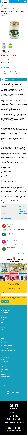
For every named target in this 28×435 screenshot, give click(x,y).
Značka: (6, 18)
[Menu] (25, 1)
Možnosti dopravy (4, 361)
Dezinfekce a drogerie (5, 317)
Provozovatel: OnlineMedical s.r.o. (7, 349)
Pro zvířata (3, 327)
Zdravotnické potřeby (5, 312)
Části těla (2, 322)
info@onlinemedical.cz (7, 345)
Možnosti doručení (4, 58)
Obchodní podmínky (4, 364)
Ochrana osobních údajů (5, 363)
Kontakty (2, 359)
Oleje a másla (22, 206)
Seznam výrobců (4, 366)
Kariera (2, 373)
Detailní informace (4, 67)
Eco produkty (3, 325)
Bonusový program (4, 369)
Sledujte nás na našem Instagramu (14, 260)
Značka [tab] (12, 79)
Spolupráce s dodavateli (5, 374)
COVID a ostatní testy (5, 314)
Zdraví (2, 320)
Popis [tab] (3, 79)
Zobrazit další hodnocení (22, 253)
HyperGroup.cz (20, 425)
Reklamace (3, 368)
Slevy (2, 329)
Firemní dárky (3, 378)
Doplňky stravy (3, 319)
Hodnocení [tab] (7, 79)
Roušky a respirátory (5, 315)
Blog (1, 371)
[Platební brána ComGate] (14, 429)
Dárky (2, 324)
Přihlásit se (5, 301)
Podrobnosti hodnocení (16, 17)
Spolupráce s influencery (5, 376)
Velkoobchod (3, 330)
